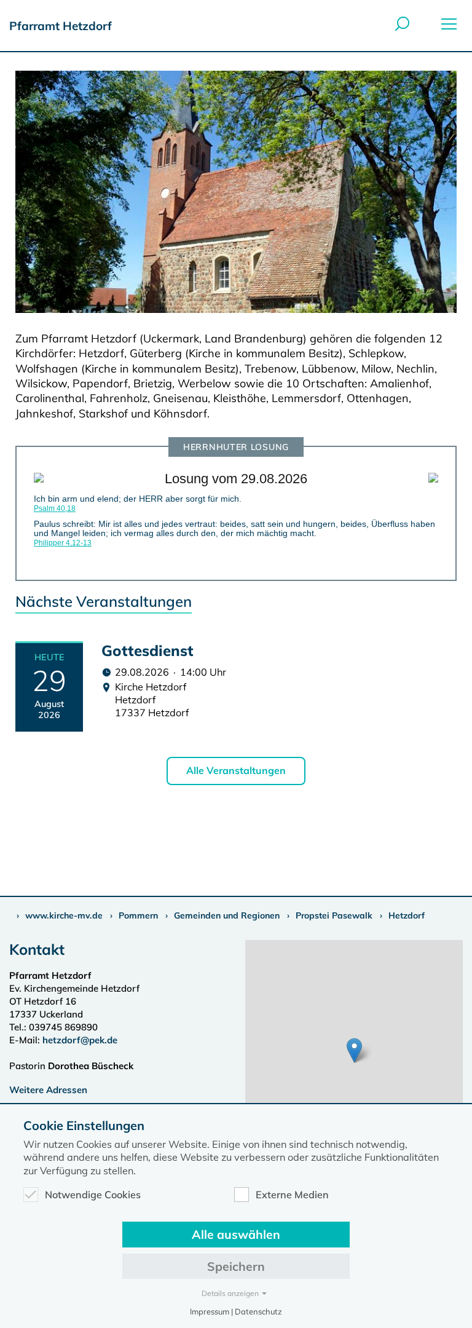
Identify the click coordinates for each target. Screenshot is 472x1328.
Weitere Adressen (48, 1090)
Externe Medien (292, 1194)
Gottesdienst (147, 650)
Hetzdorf (406, 915)
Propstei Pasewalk (334, 915)
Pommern (138, 915)
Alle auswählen (236, 1234)
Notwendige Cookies (93, 1194)
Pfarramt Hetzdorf (60, 25)
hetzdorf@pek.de (79, 1040)
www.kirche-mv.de (64, 915)
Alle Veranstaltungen (236, 770)
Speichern (236, 1266)
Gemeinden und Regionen (227, 915)
